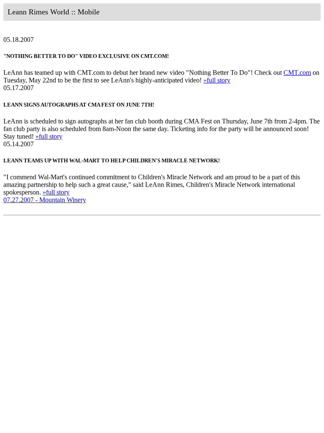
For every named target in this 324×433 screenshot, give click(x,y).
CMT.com (297, 72)
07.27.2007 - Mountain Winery (44, 199)
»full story (216, 80)
